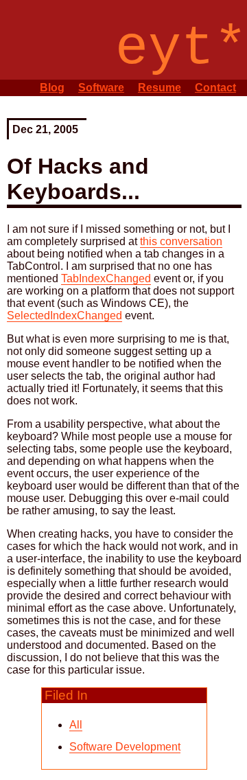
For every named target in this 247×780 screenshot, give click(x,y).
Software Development (124, 747)
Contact (215, 87)
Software (101, 87)
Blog (52, 87)
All (75, 725)
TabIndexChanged (106, 278)
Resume (159, 87)
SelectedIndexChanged (64, 315)
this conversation (181, 241)
